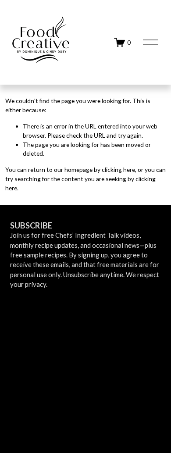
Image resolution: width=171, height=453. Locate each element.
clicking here (118, 169)
